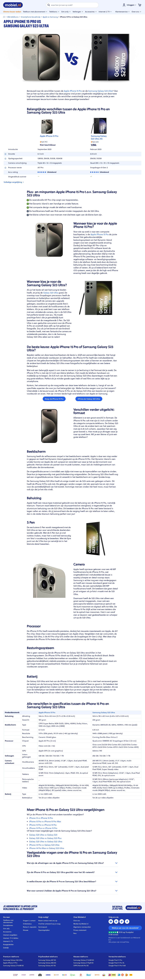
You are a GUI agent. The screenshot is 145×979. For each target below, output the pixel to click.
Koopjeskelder (8, 944)
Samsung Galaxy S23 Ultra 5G (99, 137)
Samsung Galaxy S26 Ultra (12, 960)
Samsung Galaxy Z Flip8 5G (83, 963)
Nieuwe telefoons (80, 956)
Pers (74, 933)
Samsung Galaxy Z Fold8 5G (13, 965)
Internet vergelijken (10, 935)
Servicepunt (42, 927)
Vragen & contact (29, 920)
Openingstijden (44, 930)
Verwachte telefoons (117, 956)
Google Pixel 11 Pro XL (116, 963)
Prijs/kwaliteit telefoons (48, 956)
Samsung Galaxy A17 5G (47, 965)
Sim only (6, 928)
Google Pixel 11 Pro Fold (117, 965)
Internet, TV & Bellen (10, 938)
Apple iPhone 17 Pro (10, 963)
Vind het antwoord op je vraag (49, 924)
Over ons (76, 920)
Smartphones (8, 925)
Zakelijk (6, 948)
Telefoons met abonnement (8, 921)
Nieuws (25, 930)
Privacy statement (79, 930)
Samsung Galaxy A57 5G (47, 960)
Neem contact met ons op (47, 920)
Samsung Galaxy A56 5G (47, 963)
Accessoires (7, 932)
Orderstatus (27, 924)
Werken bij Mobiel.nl (80, 924)
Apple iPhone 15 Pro (49, 136)
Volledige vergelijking (13, 182)
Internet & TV (8, 941)
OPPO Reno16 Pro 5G (81, 965)
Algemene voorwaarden (82, 927)
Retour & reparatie (29, 927)
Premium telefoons (11, 956)
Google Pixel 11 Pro (115, 960)
